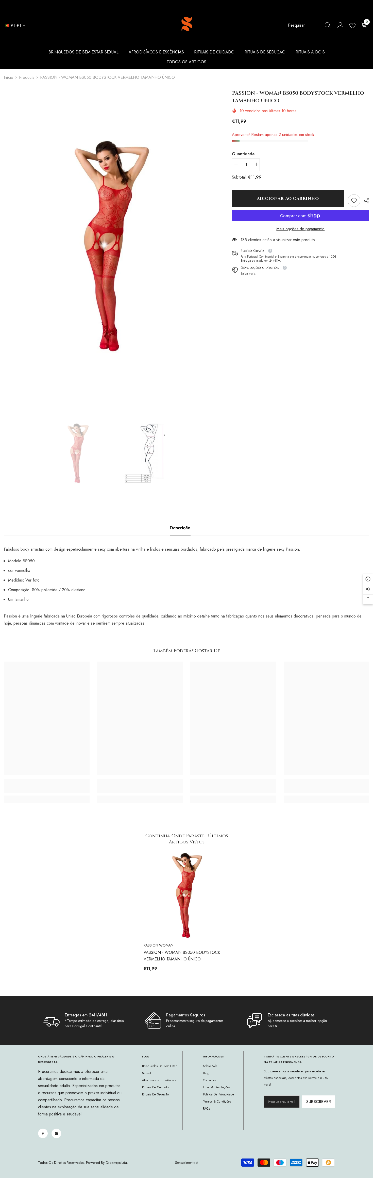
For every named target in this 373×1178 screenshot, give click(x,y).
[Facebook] (43, 1133)
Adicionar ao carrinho (288, 198)
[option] (110, 246)
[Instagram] (56, 1133)
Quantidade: (244, 154)
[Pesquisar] (309, 25)
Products (26, 77)
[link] (354, 200)
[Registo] (340, 26)
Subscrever (318, 1102)
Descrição (180, 528)
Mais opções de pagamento (300, 229)
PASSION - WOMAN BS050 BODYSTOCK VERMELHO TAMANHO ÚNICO (182, 956)
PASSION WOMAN (158, 945)
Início (8, 77)
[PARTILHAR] (364, 201)
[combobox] (304, 25)
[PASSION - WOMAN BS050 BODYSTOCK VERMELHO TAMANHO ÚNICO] (186, 895)
